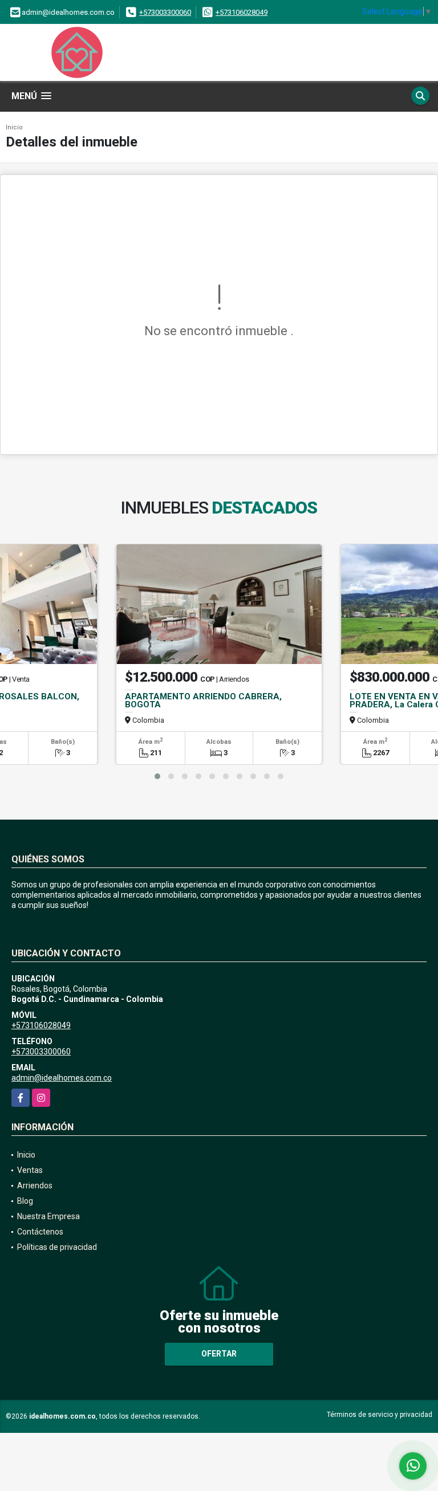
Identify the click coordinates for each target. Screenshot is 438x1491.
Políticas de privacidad (57, 1247)
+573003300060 (165, 12)
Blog (25, 1200)
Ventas (30, 1170)
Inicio (14, 127)
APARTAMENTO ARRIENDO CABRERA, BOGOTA (203, 700)
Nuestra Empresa (48, 1216)
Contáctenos (40, 1231)
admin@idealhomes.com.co (61, 1077)
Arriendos (34, 1185)
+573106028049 (241, 12)
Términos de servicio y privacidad (379, 1415)
